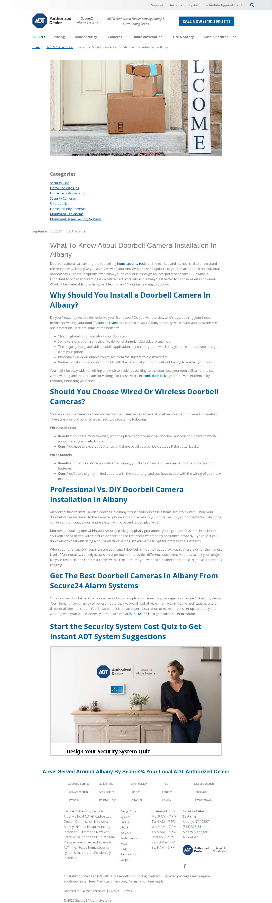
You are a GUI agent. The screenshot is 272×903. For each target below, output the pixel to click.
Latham (167, 792)
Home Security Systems (67, 193)
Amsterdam (106, 792)
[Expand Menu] (99, 36)
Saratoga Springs (78, 783)
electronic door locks (152, 376)
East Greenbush (204, 783)
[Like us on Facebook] (185, 867)
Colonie (167, 800)
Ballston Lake (107, 800)
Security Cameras (63, 198)
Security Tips (59, 183)
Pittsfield (73, 800)
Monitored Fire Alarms (66, 214)
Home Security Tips (64, 188)
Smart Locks (59, 203)
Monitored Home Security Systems (76, 219)
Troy (165, 783)
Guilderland (106, 783)
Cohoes (135, 792)
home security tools (132, 263)
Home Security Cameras (68, 209)
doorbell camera (109, 323)
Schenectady (138, 783)
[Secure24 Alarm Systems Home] (65, 20)
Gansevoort (201, 792)
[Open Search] (252, 5)
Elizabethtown (203, 800)
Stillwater (136, 800)
